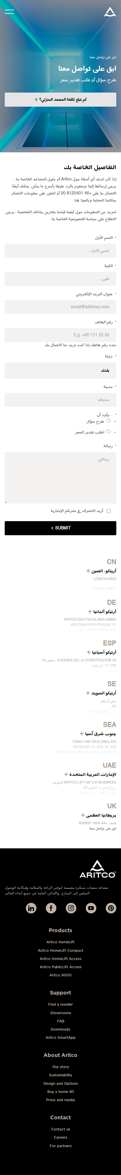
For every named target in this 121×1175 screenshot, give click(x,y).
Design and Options (60, 1083)
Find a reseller (60, 1004)
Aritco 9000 (60, 975)
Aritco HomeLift (60, 942)
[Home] (110, 11)
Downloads (60, 1029)
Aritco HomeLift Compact (60, 950)
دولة (110, 356)
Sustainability (60, 1075)
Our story (60, 1067)
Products (60, 930)
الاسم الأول (105, 238)
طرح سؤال (95, 421)
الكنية (110, 266)
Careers (60, 1137)
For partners (61, 1146)
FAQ (60, 1021)
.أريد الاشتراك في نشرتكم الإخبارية (77, 511)
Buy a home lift (60, 1091)
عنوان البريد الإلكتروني (96, 294)
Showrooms (60, 1013)
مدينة (110, 387)
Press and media (60, 1100)
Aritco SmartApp (60, 1037)
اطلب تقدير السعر (89, 432)
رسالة (110, 446)
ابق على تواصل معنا (103, 828)
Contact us (60, 1129)
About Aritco (60, 1055)
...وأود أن (106, 415)
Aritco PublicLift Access (61, 967)
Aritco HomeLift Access (60, 958)
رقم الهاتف (105, 322)
